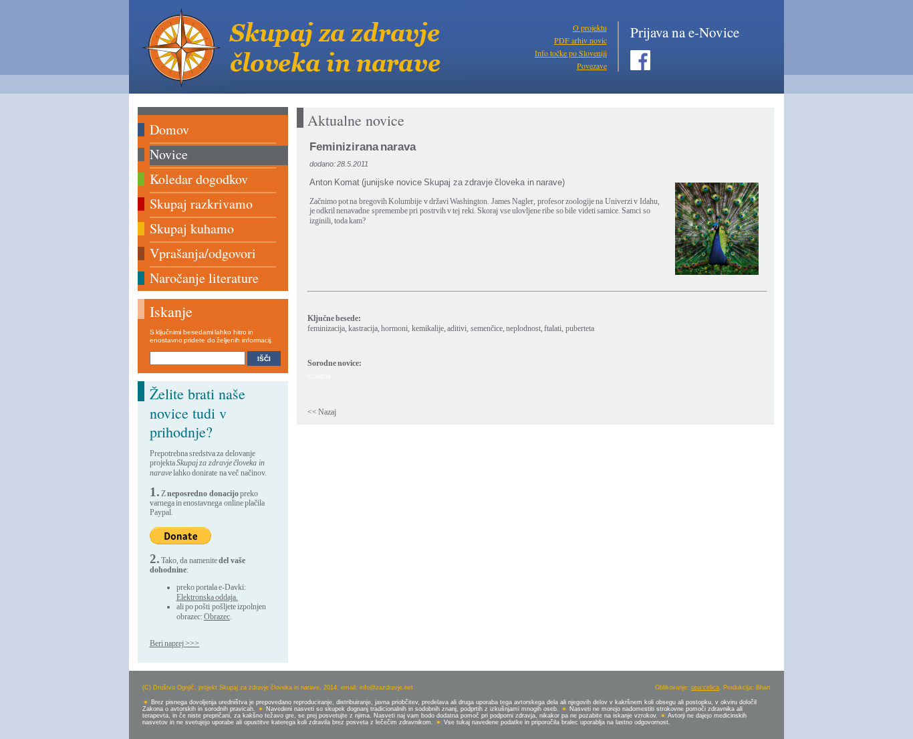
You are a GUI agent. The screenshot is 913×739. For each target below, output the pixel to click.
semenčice (487, 328)
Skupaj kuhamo (192, 228)
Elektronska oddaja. (207, 597)
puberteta (579, 328)
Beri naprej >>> (175, 643)
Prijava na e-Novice (684, 32)
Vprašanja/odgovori (203, 253)
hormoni (394, 328)
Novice (169, 154)
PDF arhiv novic (580, 40)
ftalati (552, 328)
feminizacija (326, 328)
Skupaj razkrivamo (201, 204)
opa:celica (705, 687)
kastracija (363, 328)
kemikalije (428, 328)
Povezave (592, 65)
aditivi (457, 328)
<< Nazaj (321, 412)
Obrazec (217, 616)
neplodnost (523, 328)
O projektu (590, 27)
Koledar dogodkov (199, 179)
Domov (169, 129)
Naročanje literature (204, 278)
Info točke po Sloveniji (571, 52)
